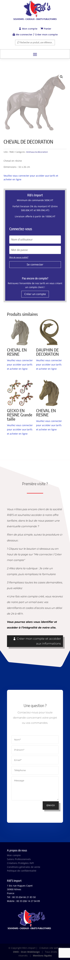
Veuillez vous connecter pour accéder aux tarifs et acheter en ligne (20, 364)
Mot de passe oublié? (18, 257)
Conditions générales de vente (23, 866)
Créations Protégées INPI (20, 863)
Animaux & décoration (37, 151)
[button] (61, 77)
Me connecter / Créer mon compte (37, 34)
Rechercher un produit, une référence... (36, 42)
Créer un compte (35, 294)
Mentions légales (42, 955)
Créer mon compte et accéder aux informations (39, 641)
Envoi (51, 805)
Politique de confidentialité (21, 870)
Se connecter (35, 264)
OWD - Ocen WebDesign (26, 951)
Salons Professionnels (19, 859)
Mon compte (29, 28)
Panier (47, 28)
